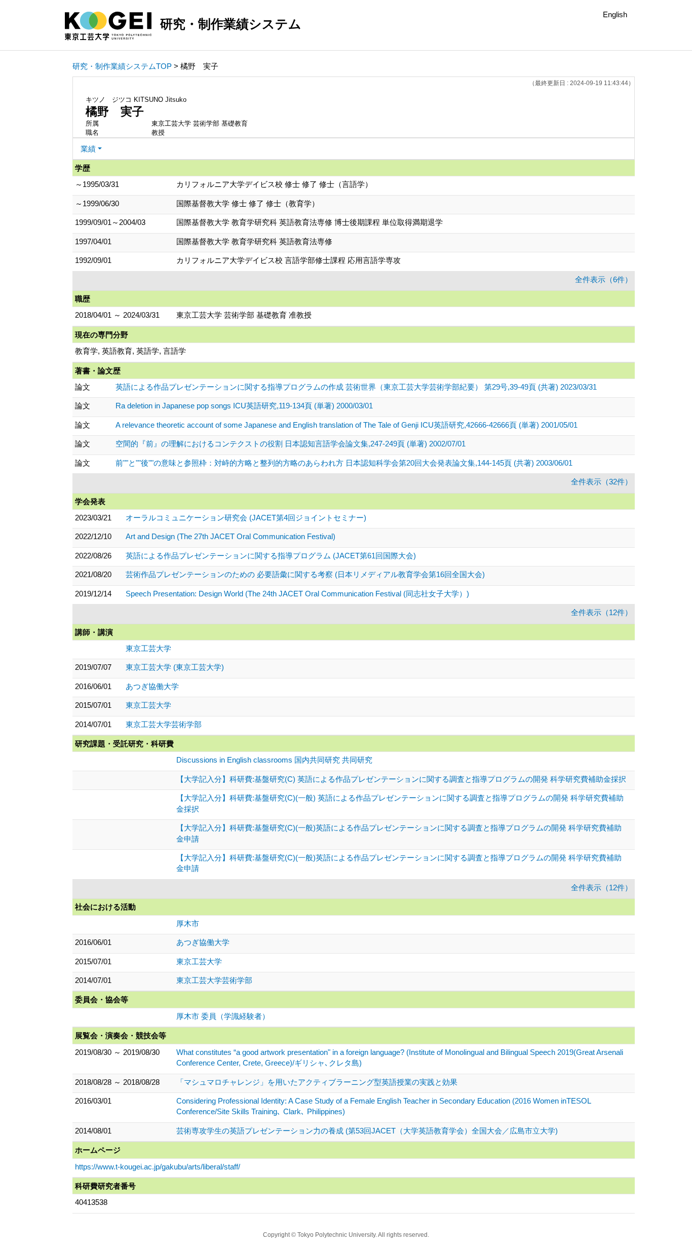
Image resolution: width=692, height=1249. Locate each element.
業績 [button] (88, 148)
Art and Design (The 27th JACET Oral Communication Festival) (230, 536)
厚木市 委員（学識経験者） (223, 1016)
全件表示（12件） (601, 612)
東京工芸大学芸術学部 (164, 724)
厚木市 (187, 923)
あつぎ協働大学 (152, 686)
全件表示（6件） (603, 279)
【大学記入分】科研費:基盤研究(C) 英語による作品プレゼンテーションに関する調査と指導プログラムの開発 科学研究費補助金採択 (401, 779)
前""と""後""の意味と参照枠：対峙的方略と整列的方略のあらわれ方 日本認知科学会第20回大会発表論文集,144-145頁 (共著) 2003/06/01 (344, 463)
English (615, 14)
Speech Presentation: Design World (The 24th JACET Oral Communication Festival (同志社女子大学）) (297, 593)
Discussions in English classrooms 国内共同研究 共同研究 (274, 759)
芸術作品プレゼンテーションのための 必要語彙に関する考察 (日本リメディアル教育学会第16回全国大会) (305, 574)
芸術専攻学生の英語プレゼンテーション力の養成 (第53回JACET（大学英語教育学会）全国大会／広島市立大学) (367, 1130)
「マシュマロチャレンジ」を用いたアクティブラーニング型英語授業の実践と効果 (316, 1082)
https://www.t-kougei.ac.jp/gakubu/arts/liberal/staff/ (157, 1166)
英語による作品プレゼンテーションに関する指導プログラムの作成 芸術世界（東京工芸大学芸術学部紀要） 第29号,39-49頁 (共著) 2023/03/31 (356, 387)
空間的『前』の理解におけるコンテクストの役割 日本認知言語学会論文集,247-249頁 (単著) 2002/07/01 (291, 443)
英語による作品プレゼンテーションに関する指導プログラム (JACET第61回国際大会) (271, 555)
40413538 (91, 1202)
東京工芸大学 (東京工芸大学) (175, 667)
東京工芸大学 (148, 648)
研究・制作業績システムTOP (122, 66)
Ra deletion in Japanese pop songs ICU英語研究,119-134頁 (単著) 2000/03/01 (244, 405)
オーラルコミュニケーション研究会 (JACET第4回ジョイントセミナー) (246, 517)
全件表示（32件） (601, 481)
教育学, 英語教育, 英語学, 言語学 (130, 351)
